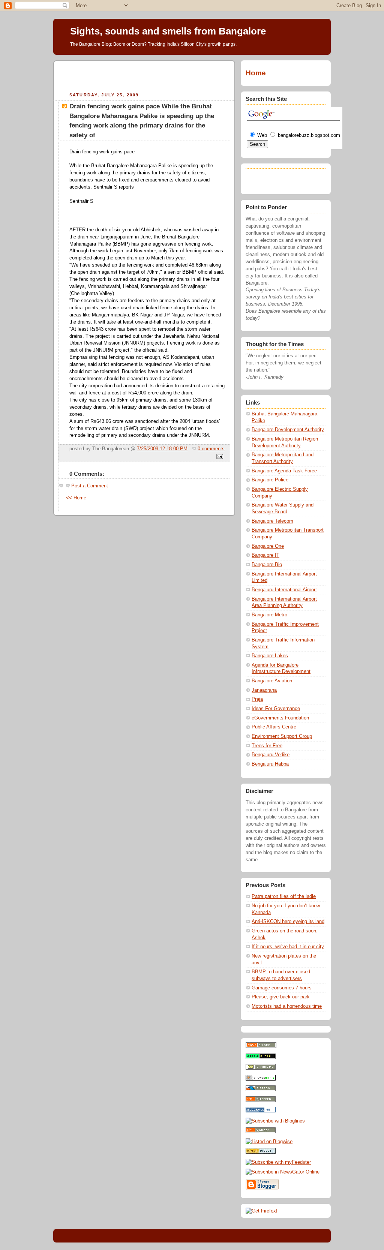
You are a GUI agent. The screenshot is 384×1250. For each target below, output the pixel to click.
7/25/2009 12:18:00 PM (162, 448)
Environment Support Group (282, 736)
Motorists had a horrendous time (287, 1006)
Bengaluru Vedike (271, 754)
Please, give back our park (281, 997)
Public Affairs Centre (274, 727)
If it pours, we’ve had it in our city (288, 946)
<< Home (76, 498)
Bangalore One (268, 546)
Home (256, 73)
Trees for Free (267, 745)
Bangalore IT (265, 555)
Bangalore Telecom (272, 521)
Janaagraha (264, 690)
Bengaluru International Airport (284, 589)
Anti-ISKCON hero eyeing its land (288, 921)
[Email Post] (219, 457)
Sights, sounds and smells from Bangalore (168, 31)
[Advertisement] (144, 75)
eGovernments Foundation (280, 718)
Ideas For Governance (276, 708)
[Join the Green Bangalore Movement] (261, 1057)
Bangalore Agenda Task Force (284, 471)
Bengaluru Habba (270, 764)
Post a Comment (89, 486)
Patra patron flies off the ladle (284, 896)
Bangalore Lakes (270, 655)
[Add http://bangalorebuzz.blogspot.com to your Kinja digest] (261, 1152)
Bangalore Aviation (272, 680)
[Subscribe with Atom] (261, 1100)
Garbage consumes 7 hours (282, 988)
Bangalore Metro (269, 615)
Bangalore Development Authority (288, 429)
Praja (257, 699)
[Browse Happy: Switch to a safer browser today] (261, 1079)
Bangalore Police (270, 480)
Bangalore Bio (267, 564)
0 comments (211, 448)
